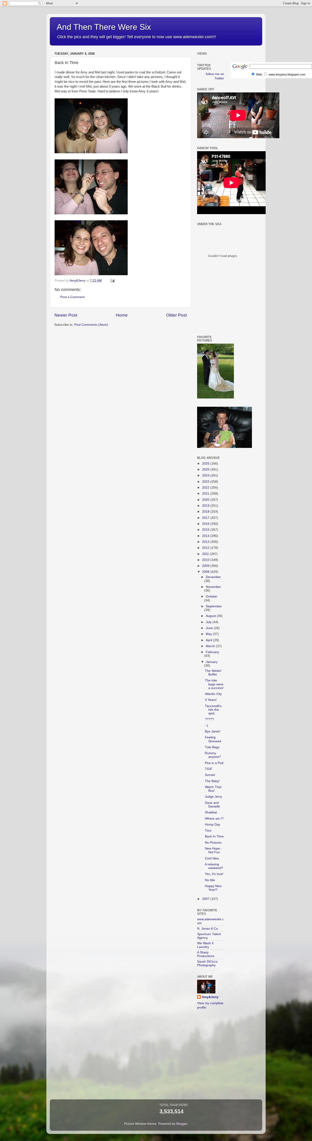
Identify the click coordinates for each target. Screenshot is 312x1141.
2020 (206, 499)
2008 (206, 571)
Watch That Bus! (213, 788)
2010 (206, 560)
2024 (206, 475)
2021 (206, 493)
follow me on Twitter (215, 76)
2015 (206, 529)
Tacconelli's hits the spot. (213, 709)
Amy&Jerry (210, 997)
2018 (206, 511)
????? (209, 719)
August (211, 616)
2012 (206, 547)
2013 (206, 542)
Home (122, 315)
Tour (208, 830)
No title (210, 880)
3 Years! (211, 700)
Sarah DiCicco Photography (207, 963)
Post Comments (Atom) (91, 324)
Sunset (210, 775)
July (209, 622)
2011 (206, 554)
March (211, 646)
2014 (206, 536)
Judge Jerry (213, 796)
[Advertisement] (217, 310)
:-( (206, 725)
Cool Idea (212, 858)
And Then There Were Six (104, 27)
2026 (206, 463)
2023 (206, 481)
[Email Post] (112, 280)
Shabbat (211, 812)
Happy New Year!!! (213, 887)
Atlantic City (213, 694)
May (209, 634)
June (210, 628)
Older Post (176, 315)
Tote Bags (212, 747)
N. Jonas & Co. (208, 928)
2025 (206, 469)
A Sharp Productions (205, 954)
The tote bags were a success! (214, 684)
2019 (206, 505)
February (212, 652)
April (209, 640)
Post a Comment (72, 297)
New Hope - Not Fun (213, 850)
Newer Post (65, 315)
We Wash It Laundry (205, 945)
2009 (206, 566)
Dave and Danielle (212, 804)
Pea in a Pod (214, 763)
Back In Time (214, 836)
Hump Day (212, 824)
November (213, 587)
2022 (206, 487)
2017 (206, 517)
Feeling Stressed (213, 739)
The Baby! (212, 781)
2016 (206, 523)
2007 (206, 899)
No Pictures (213, 842)
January (211, 662)
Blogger (181, 1123)
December (213, 577)
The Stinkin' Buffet (213, 672)
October (211, 596)
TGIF (208, 769)
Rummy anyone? (213, 755)
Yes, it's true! (214, 874)
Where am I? (214, 818)
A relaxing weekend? (214, 866)
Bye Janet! (212, 731)
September (214, 606)
